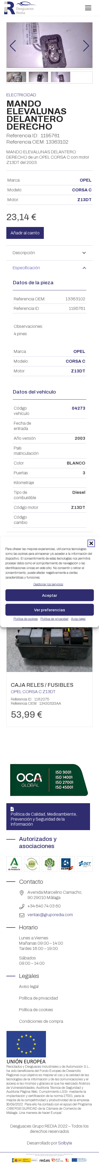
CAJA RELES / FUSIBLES (42, 685)
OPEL (86, 180)
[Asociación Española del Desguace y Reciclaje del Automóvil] (67, 864)
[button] (91, 543)
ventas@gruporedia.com (50, 914)
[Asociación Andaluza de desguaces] (31, 864)
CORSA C (82, 190)
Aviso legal (78, 619)
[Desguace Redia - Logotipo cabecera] (20, 8)
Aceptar (49, 595)
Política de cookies (25, 619)
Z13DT (84, 199)
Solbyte (65, 1143)
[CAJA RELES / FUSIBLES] (49, 670)
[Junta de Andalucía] (14, 864)
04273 (78, 408)
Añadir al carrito (25, 233)
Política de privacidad (54, 619)
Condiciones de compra (41, 1021)
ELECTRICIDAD (21, 95)
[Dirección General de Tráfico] (84, 864)
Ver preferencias (49, 610)
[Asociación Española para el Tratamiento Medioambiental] (49, 864)
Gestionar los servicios (48, 584)
